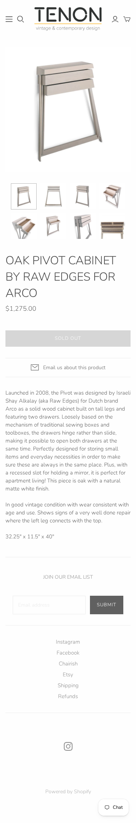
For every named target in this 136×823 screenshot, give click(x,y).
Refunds (68, 696)
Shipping (68, 685)
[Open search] (20, 19)
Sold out (68, 338)
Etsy (68, 674)
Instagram (68, 641)
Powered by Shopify (68, 791)
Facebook (68, 652)
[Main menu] (9, 19)
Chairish (68, 663)
